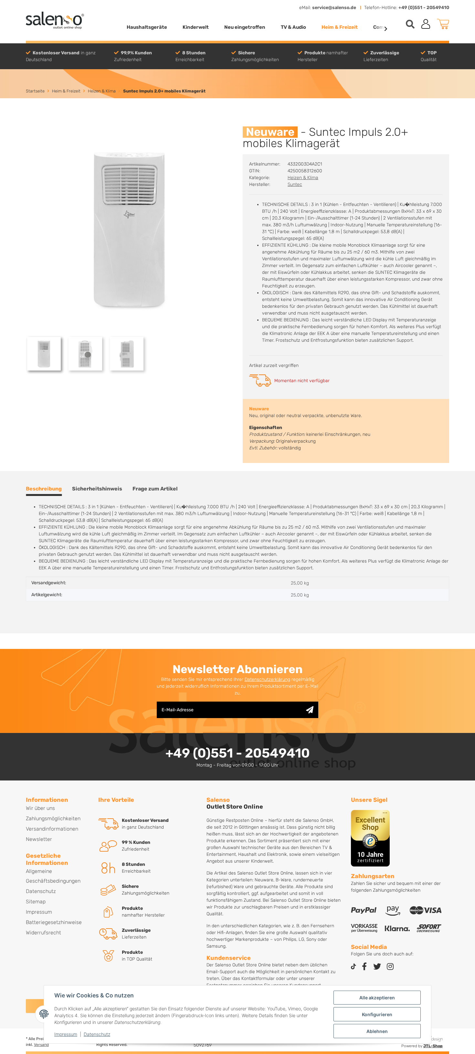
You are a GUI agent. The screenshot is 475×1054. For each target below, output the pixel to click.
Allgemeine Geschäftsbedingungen (53, 876)
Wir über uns (40, 808)
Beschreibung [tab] (44, 489)
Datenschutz (97, 1034)
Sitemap (36, 901)
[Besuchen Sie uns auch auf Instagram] (390, 967)
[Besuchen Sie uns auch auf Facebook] (364, 967)
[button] (425, 24)
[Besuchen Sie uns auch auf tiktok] (353, 967)
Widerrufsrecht (43, 933)
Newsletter (39, 839)
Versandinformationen (52, 829)
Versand (41, 1044)
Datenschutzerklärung (267, 679)
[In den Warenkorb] (31, 122)
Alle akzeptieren (377, 997)
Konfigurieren (377, 1014)
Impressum (65, 1034)
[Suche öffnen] (410, 24)
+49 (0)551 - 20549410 (423, 7)
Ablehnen (377, 1031)
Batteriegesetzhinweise (54, 922)
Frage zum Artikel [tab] (155, 489)
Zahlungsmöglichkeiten (53, 818)
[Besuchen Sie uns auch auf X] (377, 967)
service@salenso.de (334, 7)
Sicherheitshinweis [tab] (97, 489)
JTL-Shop (433, 1046)
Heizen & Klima (303, 177)
